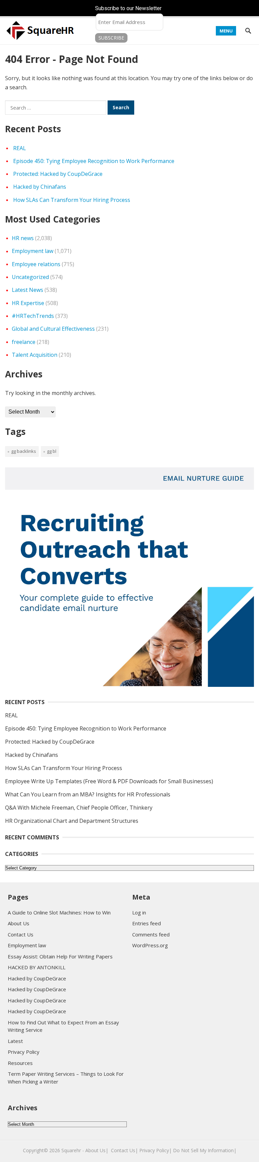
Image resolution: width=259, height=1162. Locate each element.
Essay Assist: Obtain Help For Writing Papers (60, 956)
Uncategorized (30, 277)
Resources (20, 1063)
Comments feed (151, 934)
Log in (139, 912)
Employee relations (36, 264)
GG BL (51, 451)
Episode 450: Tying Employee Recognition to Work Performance (93, 161)
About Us (18, 923)
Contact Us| (124, 1150)
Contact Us (20, 934)
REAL (19, 148)
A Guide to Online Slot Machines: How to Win (59, 912)
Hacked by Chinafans (39, 186)
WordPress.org (150, 945)
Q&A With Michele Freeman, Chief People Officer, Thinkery (78, 807)
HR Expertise (28, 303)
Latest (15, 1041)
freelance (23, 342)
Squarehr (71, 1150)
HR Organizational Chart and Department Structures (71, 820)
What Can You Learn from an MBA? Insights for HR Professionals (87, 794)
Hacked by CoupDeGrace (37, 978)
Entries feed (146, 923)
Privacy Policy (23, 1051)
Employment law (32, 251)
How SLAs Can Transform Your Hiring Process (71, 200)
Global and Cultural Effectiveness (53, 328)
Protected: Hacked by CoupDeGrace (58, 174)
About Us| (96, 1150)
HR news (23, 238)
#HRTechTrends (33, 316)
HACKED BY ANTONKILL (36, 967)
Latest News (27, 290)
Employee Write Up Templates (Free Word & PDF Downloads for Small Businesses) (109, 781)
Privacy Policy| (155, 1150)
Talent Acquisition (34, 354)
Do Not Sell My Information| (204, 1150)
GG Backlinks (23, 451)
